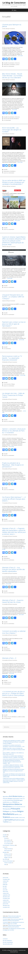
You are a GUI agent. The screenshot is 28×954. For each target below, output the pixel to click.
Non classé (5, 859)
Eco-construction (9, 800)
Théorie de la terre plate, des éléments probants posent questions (12, 916)
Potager (10, 811)
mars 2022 (5, 889)
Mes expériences (8, 841)
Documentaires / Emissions (14, 63)
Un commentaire (7, 120)
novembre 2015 (6, 907)
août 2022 (5, 882)
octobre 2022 (5, 881)
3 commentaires (7, 684)
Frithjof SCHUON (7, 848)
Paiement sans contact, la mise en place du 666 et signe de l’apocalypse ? (14, 324)
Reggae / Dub (7, 857)
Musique (5, 852)
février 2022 (5, 891)
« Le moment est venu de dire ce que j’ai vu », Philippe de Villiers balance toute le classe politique (13, 693)
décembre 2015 (6, 905)
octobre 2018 (5, 893)
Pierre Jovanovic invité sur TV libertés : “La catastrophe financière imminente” (12, 358)
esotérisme (6, 802)
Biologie (10, 798)
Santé (16, 814)
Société (16, 817)
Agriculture (6, 796)
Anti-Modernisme (15, 796)
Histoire (14, 802)
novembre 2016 (6, 898)
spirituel (15, 820)
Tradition (5, 822)
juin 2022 (5, 886)
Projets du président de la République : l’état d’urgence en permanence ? (13, 465)
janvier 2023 (5, 877)
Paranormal (23, 806)
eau (3, 800)
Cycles (23, 798)
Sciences (12, 817)
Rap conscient (7, 855)
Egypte (21, 800)
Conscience (5, 919)
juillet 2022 (5, 884)
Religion (20, 811)
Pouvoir (9, 682)
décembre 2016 (6, 896)
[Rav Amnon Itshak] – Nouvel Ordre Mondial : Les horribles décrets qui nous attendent (12, 76)
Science (17, 64)
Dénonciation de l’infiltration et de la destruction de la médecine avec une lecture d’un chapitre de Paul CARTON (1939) (14, 775)
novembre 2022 (6, 879)
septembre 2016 (6, 902)
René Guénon (7, 850)
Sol (3, 820)
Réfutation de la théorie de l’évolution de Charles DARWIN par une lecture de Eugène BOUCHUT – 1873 (13, 771)
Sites (5, 864)
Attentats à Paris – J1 (9, 658)
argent (23, 796)
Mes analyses (7, 840)
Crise (5, 384)
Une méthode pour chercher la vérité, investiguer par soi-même (13, 923)
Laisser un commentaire (9, 66)
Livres (4, 847)
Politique (13, 384)
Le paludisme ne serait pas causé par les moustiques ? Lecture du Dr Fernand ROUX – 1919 (13, 745)
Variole (10, 822)
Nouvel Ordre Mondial (8, 118)
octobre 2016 (5, 900)
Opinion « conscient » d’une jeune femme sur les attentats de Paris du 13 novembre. (13, 431)
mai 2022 (5, 888)
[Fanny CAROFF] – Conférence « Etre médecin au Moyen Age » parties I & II (13, 753)
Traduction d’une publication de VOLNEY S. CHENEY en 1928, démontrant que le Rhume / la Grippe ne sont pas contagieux (14, 742)
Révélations (13, 64)
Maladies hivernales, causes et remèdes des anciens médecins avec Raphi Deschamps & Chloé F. (14, 750)
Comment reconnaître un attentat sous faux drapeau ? (13, 632)
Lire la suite (20, 55)
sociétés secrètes (21, 716)
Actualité (5, 63)
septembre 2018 (6, 895)
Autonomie (5, 798)
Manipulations (7, 64)
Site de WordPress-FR (7, 944)
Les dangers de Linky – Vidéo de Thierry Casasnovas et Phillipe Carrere (13, 395)
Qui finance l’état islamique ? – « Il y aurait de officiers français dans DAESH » (14, 499)
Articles (4, 836)
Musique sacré (7, 854)
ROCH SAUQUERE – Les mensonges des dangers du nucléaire (11, 130)
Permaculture (7, 809)
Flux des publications (7, 940)
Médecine (18, 804)
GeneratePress (14, 952)
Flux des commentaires (8, 942)
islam (18, 802)
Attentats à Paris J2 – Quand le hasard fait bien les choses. (12, 601)
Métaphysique (7, 806)
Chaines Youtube (8, 862)
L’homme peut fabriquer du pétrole (11, 25)
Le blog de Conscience (14, 2)
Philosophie (15, 809)
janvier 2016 (5, 903)
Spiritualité (9, 820)
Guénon (10, 802)
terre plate (21, 820)
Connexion (5, 938)
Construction (15, 798)
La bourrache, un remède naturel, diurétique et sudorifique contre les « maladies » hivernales (13, 756)
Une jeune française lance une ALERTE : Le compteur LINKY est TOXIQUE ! (13, 297)
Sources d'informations (8, 861)
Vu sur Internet (7, 843)
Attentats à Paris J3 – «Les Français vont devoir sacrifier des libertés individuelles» (13, 569)
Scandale (20, 814)
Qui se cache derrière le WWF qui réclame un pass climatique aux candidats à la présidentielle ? (13, 182)
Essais (5, 838)
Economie (8, 384)
